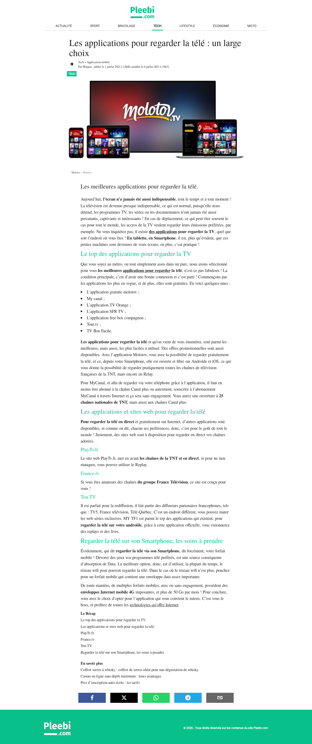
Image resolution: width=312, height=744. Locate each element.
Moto (251, 26)
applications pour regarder (146, 270)
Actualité (64, 26)
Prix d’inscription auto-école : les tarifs (110, 682)
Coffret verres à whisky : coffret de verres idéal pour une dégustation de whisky (139, 669)
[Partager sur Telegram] (188, 698)
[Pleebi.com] (72, 734)
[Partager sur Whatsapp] (156, 698)
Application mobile (98, 62)
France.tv (88, 639)
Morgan (87, 66)
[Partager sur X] (124, 698)
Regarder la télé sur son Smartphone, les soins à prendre (122, 652)
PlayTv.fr (87, 632)
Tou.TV (86, 645)
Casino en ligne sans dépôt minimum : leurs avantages (121, 676)
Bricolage (126, 26)
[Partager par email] (220, 698)
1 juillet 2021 (112, 66)
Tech (157, 26)
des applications (163, 231)
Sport (95, 26)
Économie (221, 26)
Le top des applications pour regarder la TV (113, 619)
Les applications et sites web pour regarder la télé (117, 626)
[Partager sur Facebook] (92, 698)
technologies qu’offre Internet (154, 604)
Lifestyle (187, 26)
